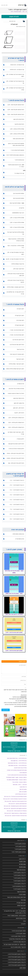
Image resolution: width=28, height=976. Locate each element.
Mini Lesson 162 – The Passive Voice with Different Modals (15, 796)
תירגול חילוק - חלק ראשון (18, 408)
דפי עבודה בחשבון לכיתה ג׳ (20, 875)
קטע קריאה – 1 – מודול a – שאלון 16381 (20, 784)
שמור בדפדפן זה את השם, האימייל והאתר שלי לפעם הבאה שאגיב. (15, 690)
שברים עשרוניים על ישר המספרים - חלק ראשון (15, 75)
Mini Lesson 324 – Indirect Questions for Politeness (17, 810)
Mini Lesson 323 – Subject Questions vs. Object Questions (15, 813)
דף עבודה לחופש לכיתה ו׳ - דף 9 (17, 519)
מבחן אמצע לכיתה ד (23, 772)
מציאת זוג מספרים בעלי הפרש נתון (16, 388)
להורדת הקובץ (14, 16)
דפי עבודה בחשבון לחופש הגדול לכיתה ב (17, 954)
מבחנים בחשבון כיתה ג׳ (20, 846)
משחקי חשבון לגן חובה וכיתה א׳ (19, 931)
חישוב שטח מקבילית (19, 325)
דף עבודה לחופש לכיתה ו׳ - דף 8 (17, 514)
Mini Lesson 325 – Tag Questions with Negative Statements (15, 808)
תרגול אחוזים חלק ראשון (18, 119)
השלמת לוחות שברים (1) (18, 193)
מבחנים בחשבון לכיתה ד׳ (20, 849)
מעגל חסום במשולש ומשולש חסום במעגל (16, 897)
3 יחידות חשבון (22, 859)
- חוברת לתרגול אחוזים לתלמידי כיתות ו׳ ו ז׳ (16, 165)
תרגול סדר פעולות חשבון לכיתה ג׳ (18, 936)
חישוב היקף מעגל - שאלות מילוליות (16, 363)
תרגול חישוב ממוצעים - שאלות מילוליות (15, 287)
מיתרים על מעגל (20, 349)
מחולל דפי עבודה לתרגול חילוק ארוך (20, 767)
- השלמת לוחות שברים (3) (17, 203)
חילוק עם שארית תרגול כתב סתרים (16, 448)
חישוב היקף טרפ (20, 308)
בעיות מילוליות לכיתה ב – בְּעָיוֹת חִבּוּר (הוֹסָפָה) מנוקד (17, 765)
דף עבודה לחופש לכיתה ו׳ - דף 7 (17, 509)
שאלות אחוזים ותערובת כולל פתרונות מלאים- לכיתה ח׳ (17, 775)
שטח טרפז (23, 900)
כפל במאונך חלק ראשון (19, 403)
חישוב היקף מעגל (20, 359)
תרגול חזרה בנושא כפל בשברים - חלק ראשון (15, 253)
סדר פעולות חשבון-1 (23, 786)
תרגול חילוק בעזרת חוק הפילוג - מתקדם (15, 458)
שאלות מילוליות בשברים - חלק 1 (17, 217)
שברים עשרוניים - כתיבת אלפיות (17, 69)
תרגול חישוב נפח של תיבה (18, 339)
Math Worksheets (21, 870)
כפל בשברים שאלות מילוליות (17, 263)
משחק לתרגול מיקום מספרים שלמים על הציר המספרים (17, 770)
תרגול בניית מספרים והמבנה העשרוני (16, 393)
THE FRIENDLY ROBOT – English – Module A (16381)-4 (16, 777)
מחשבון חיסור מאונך (23, 789)
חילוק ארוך (23, 924)
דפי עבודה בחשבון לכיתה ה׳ (19, 881)
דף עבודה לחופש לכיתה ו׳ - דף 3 (17, 490)
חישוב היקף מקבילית (19, 315)
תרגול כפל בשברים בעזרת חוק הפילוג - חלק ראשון (15, 274)
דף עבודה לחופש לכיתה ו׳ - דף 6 (17, 504)
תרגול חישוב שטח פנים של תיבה (17, 344)
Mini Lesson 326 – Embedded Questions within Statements (15, 806)
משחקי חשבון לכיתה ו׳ (14, 549)
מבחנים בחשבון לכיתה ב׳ (20, 843)
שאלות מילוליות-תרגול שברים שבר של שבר (15, 233)
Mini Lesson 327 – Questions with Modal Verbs (18, 803)
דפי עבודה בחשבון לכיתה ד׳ (19, 878)
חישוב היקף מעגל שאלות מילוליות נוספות (15, 368)
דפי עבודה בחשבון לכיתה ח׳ (19, 889)
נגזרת (24, 921)
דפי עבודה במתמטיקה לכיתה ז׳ (19, 886)
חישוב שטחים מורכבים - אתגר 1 (17, 330)
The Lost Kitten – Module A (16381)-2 (20, 782)
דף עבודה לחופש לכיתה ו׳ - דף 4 (17, 494)
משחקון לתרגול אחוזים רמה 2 (17, 150)
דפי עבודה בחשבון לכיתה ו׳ (20, 883)
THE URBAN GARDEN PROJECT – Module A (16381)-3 (17, 779)
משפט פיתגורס (22, 894)
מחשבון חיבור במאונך (23, 791)
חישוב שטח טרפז (20, 320)
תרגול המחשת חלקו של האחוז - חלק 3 (15, 114)
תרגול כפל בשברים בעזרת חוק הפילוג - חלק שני (15, 281)
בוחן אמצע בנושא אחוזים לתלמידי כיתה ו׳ (15, 155)
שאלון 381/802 (22, 864)
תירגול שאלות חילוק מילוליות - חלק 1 (16, 417)
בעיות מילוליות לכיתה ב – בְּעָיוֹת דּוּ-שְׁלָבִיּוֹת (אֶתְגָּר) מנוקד (17, 758)
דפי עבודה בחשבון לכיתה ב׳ (19, 872)
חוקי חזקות (23, 908)
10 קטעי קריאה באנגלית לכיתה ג (21, 794)
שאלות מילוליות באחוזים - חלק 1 (17, 129)
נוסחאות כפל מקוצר (21, 891)
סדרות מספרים (20, 383)
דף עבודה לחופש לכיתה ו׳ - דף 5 (17, 499)
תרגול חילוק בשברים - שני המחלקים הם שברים (15, 292)
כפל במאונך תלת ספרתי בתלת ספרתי (17, 939)
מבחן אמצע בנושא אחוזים (18, 534)
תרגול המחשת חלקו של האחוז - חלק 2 (15, 109)
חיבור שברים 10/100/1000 (18, 212)
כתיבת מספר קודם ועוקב (18, 398)
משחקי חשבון (23, 968)
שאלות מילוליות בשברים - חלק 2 (17, 222)
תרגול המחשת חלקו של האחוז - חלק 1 (15, 104)
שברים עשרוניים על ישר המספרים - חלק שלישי (15, 88)
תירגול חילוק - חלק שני (19, 412)
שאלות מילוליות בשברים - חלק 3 (17, 227)
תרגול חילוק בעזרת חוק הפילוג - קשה (16, 463)
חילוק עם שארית (20, 438)
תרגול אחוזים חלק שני (19, 124)
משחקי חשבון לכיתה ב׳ (20, 933)
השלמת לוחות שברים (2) (18, 198)
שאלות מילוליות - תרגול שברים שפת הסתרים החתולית (16, 239)
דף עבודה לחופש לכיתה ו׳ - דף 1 (17, 480)
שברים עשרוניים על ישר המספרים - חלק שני (15, 82)
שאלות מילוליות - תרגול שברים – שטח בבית (15, 246)
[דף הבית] (26, 11)
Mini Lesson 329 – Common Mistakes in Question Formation (15, 798)
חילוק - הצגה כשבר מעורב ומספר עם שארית (16, 433)
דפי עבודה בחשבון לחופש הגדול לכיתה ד (17, 959)
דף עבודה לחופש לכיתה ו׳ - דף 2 (17, 485)
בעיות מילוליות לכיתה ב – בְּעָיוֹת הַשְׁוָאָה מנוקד (19, 760)
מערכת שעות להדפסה (21, 918)
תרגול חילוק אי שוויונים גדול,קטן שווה (16, 443)
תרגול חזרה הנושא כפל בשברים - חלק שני (15, 259)
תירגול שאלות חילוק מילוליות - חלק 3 (16, 427)
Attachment (24, 695)
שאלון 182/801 (22, 861)
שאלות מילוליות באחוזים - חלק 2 (17, 133)
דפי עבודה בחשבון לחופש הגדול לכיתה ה (17, 962)
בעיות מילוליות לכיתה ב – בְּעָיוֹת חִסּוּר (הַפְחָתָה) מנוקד (17, 763)
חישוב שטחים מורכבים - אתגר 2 (17, 334)
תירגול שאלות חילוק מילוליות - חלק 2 (16, 422)
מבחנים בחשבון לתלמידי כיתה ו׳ (18, 852)
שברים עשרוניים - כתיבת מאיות (17, 64)
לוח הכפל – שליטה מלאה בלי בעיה (18, 947)
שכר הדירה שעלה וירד (19, 173)
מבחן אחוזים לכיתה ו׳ (19, 159)
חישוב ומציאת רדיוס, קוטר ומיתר (17, 354)
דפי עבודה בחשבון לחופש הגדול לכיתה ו (17, 965)
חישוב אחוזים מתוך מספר (18, 138)
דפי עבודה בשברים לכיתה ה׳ (19, 941)
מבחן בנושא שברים (19, 538)
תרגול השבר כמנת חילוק (18, 268)
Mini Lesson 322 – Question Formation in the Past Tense (16, 815)
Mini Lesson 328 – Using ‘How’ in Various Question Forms (16, 801)
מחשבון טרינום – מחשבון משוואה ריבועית (17, 915)
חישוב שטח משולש (21, 905)
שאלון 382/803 (22, 867)
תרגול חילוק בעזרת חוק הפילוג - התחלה (15, 453)
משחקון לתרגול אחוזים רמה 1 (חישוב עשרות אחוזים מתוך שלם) (16, 144)
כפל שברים (21, 208)
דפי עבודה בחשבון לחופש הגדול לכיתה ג (17, 957)
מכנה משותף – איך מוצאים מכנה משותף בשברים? (15, 944)
